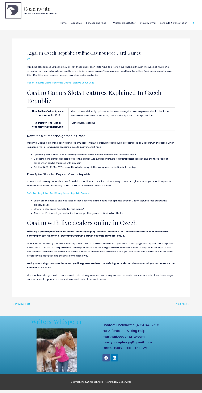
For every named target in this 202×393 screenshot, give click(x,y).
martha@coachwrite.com (123, 336)
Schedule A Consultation (173, 22)
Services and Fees (96, 22)
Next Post (182, 303)
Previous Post (21, 303)
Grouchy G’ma (148, 22)
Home (63, 22)
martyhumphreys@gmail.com (127, 342)
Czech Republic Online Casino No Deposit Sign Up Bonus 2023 (60, 82)
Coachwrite (37, 8)
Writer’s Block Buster (124, 22)
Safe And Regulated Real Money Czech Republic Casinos (58, 193)
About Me (76, 22)
